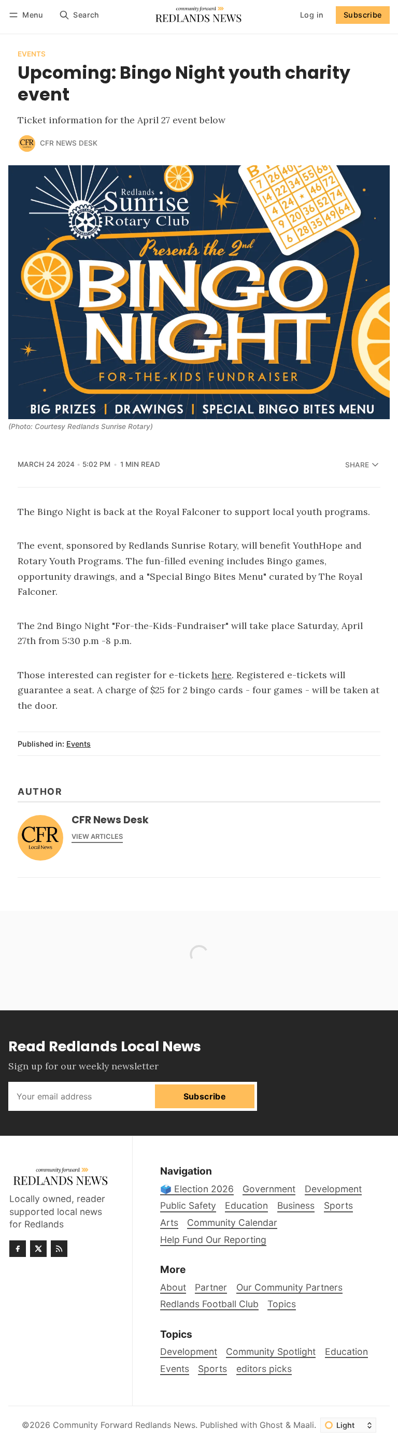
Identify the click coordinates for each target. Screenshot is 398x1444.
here (221, 675)
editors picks (264, 1368)
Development (188, 1351)
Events (32, 54)
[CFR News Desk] (27, 143)
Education (346, 1351)
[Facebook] (17, 1248)
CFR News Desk (68, 143)
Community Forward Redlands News (124, 1425)
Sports (212, 1368)
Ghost (271, 1425)
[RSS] (59, 1248)
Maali (303, 1425)
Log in (311, 14)
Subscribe (363, 14)
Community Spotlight (271, 1351)
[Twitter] (38, 1248)
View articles (97, 836)
